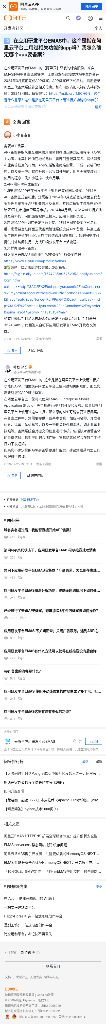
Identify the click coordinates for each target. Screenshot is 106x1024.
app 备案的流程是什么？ (23, 670)
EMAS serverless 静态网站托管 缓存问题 (35, 844)
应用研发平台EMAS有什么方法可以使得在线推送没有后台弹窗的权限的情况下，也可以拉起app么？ (53, 650)
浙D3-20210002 (49, 1011)
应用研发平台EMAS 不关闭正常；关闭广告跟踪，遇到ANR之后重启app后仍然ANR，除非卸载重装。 (53, 630)
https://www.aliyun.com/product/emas (35, 261)
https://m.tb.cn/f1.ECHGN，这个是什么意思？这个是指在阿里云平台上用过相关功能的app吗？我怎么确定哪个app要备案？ (52, 99)
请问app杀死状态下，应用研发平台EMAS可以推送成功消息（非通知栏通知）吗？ (53, 549)
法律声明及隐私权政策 (20, 995)
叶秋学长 (20, 366)
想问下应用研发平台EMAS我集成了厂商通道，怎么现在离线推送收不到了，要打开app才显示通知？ (53, 570)
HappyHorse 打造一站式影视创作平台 (33, 916)
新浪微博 (28, 952)
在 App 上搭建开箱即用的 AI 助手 (29, 898)
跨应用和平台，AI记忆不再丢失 (28, 933)
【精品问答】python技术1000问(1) (31, 808)
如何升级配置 (14, 791)
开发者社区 (28, 506)
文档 (8, 977)
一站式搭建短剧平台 (19, 907)
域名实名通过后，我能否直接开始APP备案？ (38, 529)
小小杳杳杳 (22, 134)
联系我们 (53, 965)
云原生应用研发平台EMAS (56, 506)
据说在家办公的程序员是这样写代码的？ (35, 782)
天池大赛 (36, 977)
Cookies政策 (45, 995)
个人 (98, 28)
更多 (99, 886)
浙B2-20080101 (52, 1005)
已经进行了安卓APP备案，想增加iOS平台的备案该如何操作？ (52, 610)
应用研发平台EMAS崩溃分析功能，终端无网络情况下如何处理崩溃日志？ (53, 590)
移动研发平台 (30, 499)
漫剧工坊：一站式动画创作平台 (28, 924)
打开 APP (91, 6)
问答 (80, 506)
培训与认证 (51, 977)
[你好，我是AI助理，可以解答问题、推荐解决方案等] (78, 18)
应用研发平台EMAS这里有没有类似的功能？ (38, 711)
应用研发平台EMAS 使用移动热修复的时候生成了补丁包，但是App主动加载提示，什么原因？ (53, 691)
